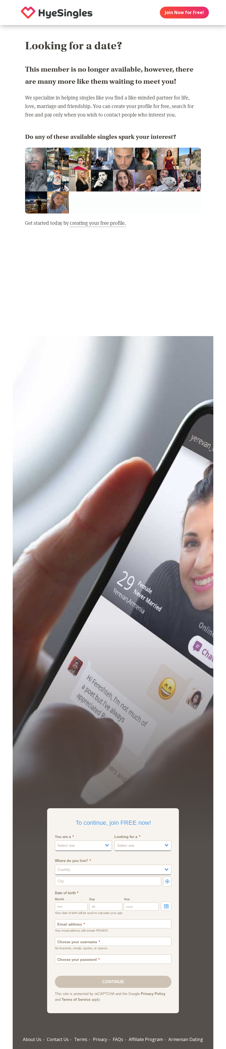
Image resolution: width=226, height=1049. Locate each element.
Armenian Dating (185, 1039)
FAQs (118, 1039)
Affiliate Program (146, 1039)
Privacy (100, 1039)
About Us (32, 1039)
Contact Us (58, 1039)
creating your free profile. (98, 222)
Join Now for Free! (184, 12)
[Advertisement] (113, 285)
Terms (80, 1039)
